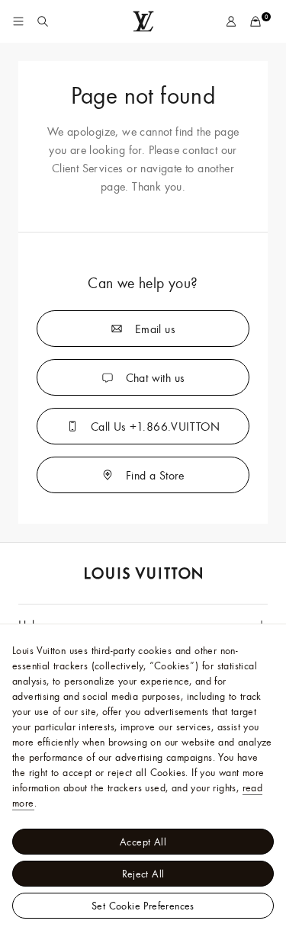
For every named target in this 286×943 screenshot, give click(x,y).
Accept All (143, 841)
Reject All (143, 873)
